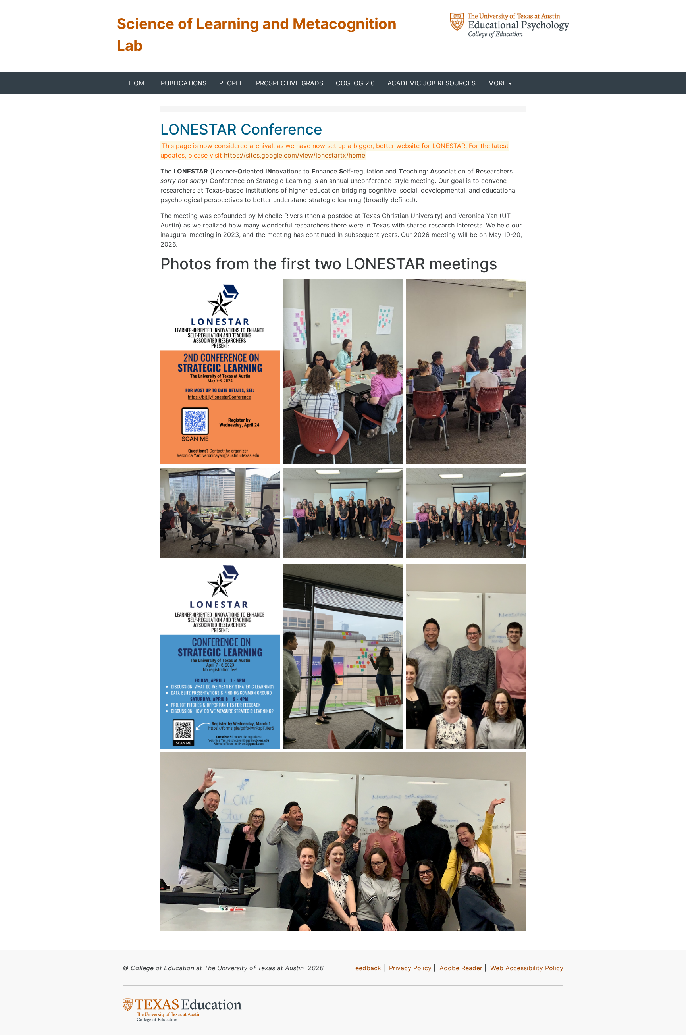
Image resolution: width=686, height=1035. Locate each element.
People (231, 83)
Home (138, 83)
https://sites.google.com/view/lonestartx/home (294, 155)
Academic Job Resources (431, 83)
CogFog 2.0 (355, 83)
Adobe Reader (460, 968)
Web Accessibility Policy (526, 968)
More (497, 83)
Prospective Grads (289, 83)
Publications (183, 83)
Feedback (366, 968)
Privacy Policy (410, 968)
